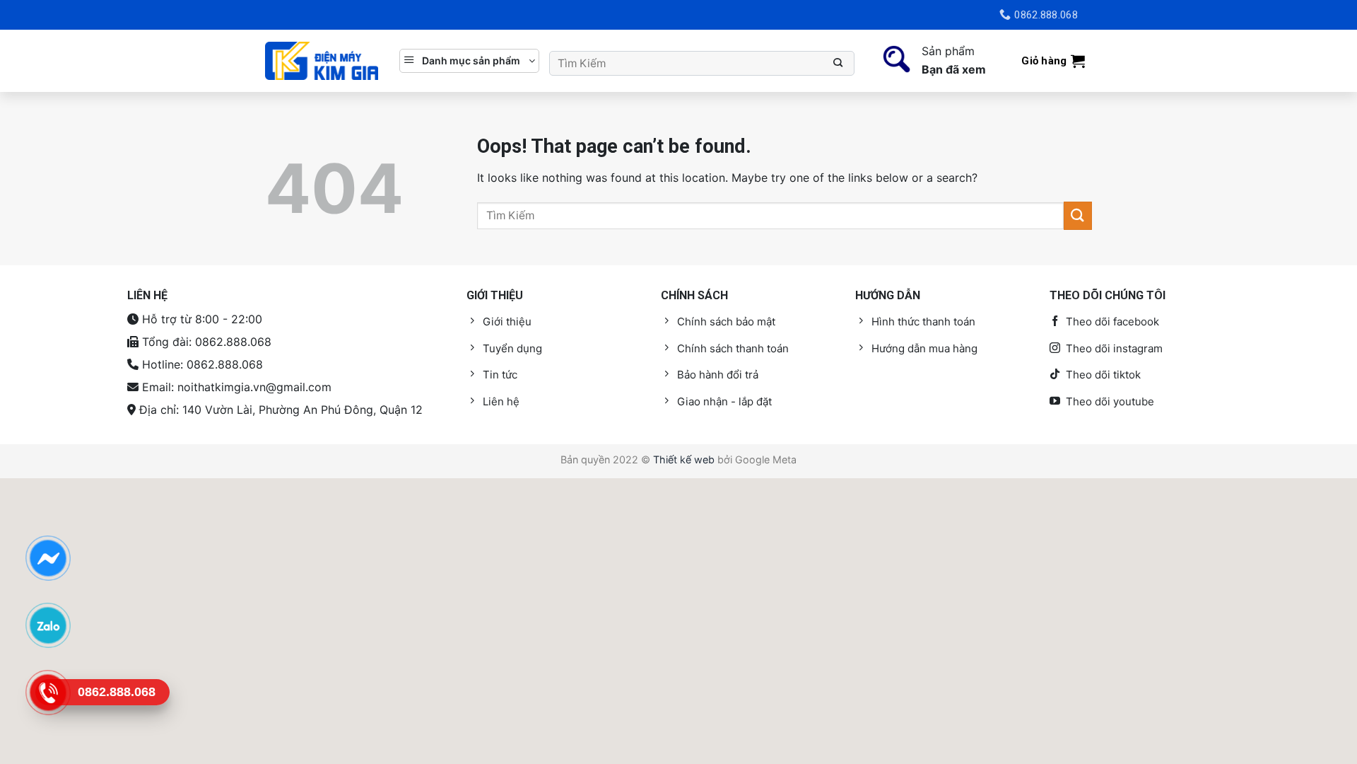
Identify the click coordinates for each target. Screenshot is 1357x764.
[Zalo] (47, 624)
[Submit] (838, 63)
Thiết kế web (684, 459)
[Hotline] (47, 692)
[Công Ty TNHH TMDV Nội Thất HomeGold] (321, 61)
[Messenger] (47, 557)
